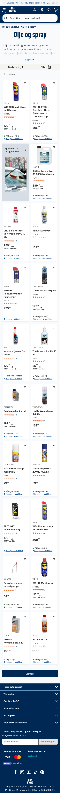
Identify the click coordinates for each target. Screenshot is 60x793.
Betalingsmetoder (12, 751)
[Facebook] (15, 772)
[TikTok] (35, 772)
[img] (16, 117)
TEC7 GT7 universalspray (12, 528)
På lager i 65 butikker (43, 258)
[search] (5, 18)
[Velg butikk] (42, 10)
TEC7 (6, 522)
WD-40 (6, 103)
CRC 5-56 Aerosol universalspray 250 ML (14, 233)
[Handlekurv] (56, 10)
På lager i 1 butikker (14, 379)
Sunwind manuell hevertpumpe (13, 585)
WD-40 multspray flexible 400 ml (42, 528)
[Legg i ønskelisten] (25, 83)
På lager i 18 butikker (43, 319)
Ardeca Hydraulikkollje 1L (13, 641)
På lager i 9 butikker (42, 494)
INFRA (34, 636)
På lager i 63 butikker (43, 139)
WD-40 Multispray (42, 583)
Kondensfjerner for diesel (14, 353)
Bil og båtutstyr (10, 26)
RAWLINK (36, 465)
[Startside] (19, 10)
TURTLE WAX (37, 287)
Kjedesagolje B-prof (15, 411)
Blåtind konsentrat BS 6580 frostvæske (43, 173)
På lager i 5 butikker (14, 436)
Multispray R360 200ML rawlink (41, 470)
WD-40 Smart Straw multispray (15, 109)
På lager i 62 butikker (14, 258)
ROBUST (35, 227)
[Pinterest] (42, 772)
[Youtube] (29, 772)
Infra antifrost (40, 639)
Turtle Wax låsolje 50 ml (44, 353)
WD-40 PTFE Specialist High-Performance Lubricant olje (41, 112)
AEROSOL (8, 227)
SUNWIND (8, 579)
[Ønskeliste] (49, 10)
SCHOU (6, 636)
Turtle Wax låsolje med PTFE (14, 470)
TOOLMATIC (8, 407)
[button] (30, 673)
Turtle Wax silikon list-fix (42, 413)
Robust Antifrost (42, 230)
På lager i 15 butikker (14, 551)
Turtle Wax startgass (44, 290)
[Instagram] (22, 772)
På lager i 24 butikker (43, 379)
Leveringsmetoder (37, 751)
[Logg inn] (35, 10)
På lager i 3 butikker (42, 607)
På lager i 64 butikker (14, 139)
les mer (28, 59)
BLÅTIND (35, 167)
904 (5, 347)
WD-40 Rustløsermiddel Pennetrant (13, 293)
